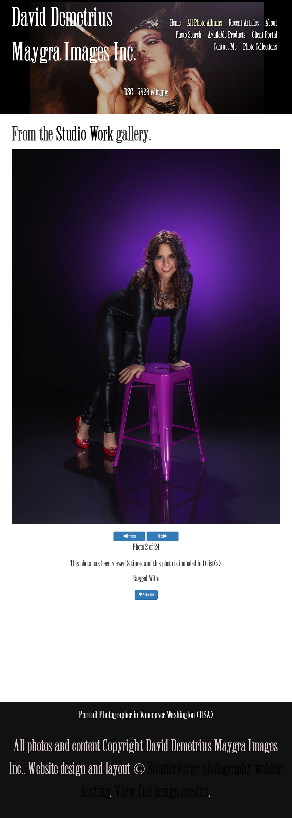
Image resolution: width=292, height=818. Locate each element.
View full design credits (162, 791)
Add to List (148, 595)
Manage (284, 3)
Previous (131, 536)
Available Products (227, 35)
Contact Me (225, 47)
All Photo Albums (204, 23)
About (271, 23)
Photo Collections (260, 47)
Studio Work (84, 134)
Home (175, 23)
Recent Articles (244, 23)
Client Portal (264, 35)
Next (160, 536)
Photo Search (189, 35)
